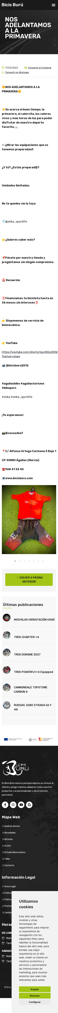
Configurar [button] (35, 1002)
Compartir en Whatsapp (17, 72)
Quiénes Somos (12, 826)
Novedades (10, 832)
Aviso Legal (10, 886)
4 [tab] (29, 561)
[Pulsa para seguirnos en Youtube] (21, 805)
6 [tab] (38, 561)
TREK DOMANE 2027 (27, 654)
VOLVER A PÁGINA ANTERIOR (31, 579)
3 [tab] (24, 561)
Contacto (9, 865)
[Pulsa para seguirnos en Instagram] (13, 805)
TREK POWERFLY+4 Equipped (33, 672)
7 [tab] (43, 561)
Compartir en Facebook (39, 67)
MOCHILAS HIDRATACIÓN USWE (34, 619)
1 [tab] (15, 561)
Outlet (7, 846)
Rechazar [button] (35, 995)
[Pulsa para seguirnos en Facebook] (5, 805)
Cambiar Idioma (12, 912)
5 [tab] (33, 561)
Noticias (8, 839)
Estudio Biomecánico (15, 852)
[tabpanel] (29, 519)
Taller (7, 859)
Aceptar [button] (35, 989)
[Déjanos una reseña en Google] (29, 805)
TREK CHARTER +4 (26, 637)
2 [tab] (19, 561)
